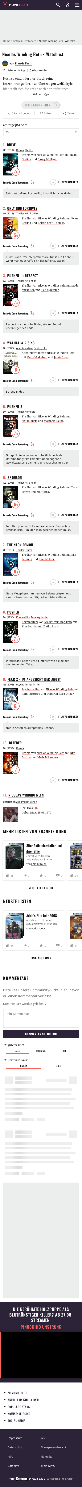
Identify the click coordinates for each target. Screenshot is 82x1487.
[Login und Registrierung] (67, 5)
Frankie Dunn (23, 63)
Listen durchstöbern (24, 41)
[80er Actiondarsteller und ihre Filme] (15, 857)
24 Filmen (21, 801)
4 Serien (32, 801)
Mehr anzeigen (41, 94)
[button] (41, 105)
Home (6, 41)
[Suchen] (58, 5)
